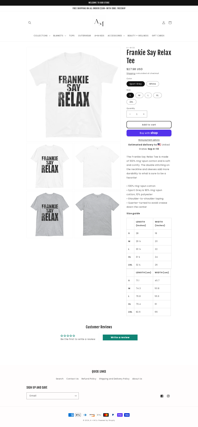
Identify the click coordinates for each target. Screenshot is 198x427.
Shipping (131, 73)
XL (157, 95)
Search (60, 378)
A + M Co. (94, 420)
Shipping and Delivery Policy (114, 378)
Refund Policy (89, 378)
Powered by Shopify (106, 420)
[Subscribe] (75, 395)
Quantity (131, 108)
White (152, 83)
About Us (137, 378)
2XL (131, 101)
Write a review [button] (120, 337)
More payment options (149, 140)
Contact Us (72, 378)
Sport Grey (136, 83)
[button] (30, 22)
